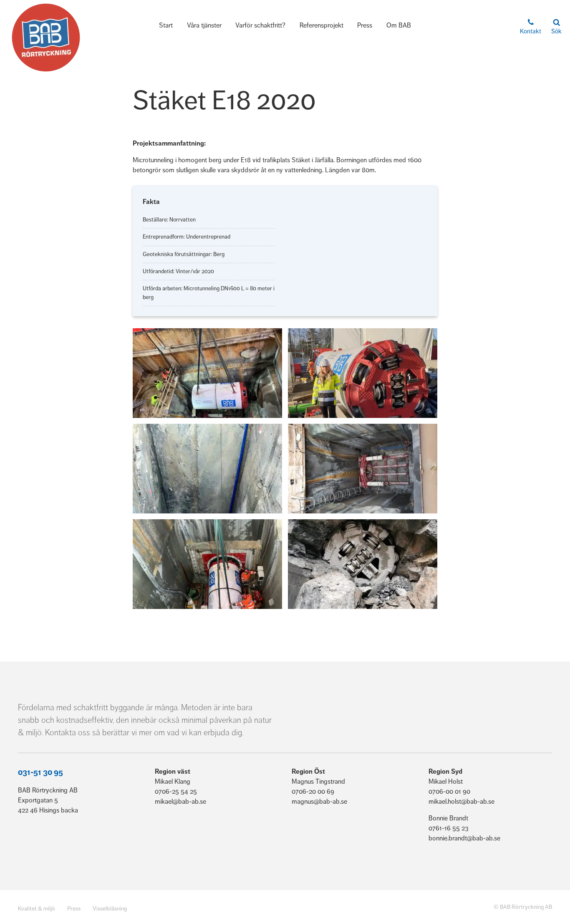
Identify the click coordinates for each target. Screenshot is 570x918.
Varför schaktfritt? (260, 25)
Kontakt (530, 31)
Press (364, 25)
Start (166, 25)
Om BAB (398, 25)
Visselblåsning (110, 908)
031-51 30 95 (40, 772)
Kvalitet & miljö (36, 908)
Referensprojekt (321, 25)
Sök (556, 31)
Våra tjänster (204, 25)
